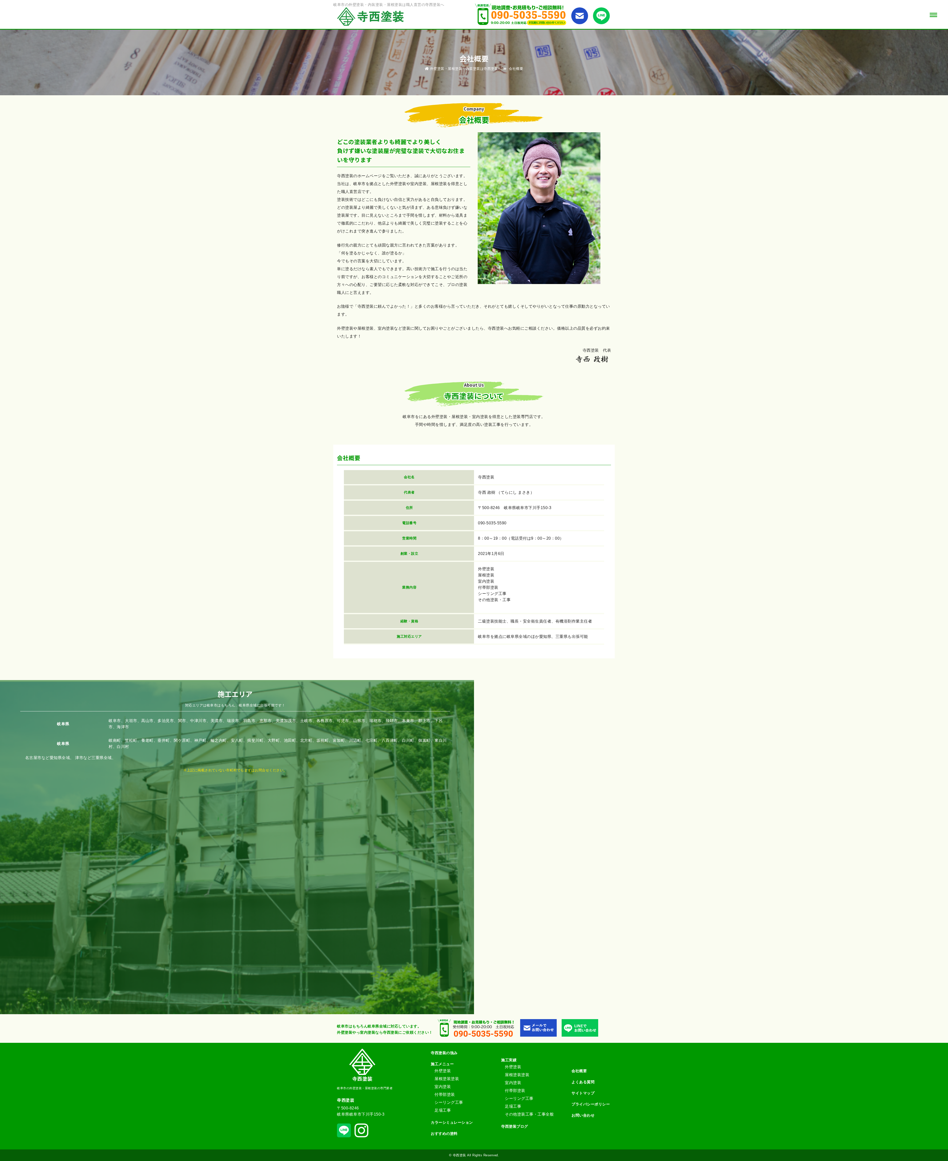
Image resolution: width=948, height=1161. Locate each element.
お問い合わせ (583, 1115)
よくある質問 (583, 1082)
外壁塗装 (442, 1071)
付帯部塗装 (444, 1094)
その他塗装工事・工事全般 (529, 1114)
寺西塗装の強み (444, 1053)
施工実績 (508, 1060)
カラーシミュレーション (452, 1122)
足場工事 (442, 1110)
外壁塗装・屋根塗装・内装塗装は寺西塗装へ (466, 69)
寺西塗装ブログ (514, 1126)
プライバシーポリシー (591, 1104)
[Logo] (372, 17)
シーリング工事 (448, 1102)
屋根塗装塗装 (446, 1079)
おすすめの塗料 (444, 1133)
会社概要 (579, 1071)
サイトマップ (583, 1093)
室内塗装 (442, 1087)
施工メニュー (442, 1064)
